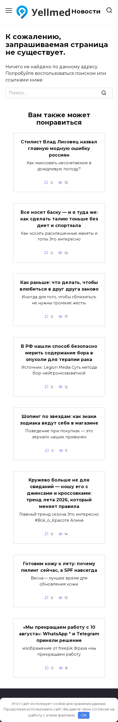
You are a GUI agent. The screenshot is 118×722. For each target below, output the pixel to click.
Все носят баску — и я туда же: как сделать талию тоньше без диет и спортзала (59, 218)
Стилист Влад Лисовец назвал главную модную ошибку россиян (59, 148)
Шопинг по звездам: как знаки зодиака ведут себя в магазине (59, 420)
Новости (85, 11)
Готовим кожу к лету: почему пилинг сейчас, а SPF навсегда (59, 567)
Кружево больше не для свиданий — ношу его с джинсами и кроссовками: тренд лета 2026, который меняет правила (59, 493)
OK (84, 715)
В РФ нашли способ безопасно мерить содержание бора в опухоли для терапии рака (59, 352)
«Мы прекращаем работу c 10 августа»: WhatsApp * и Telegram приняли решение (59, 634)
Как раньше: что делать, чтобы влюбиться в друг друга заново (59, 286)
